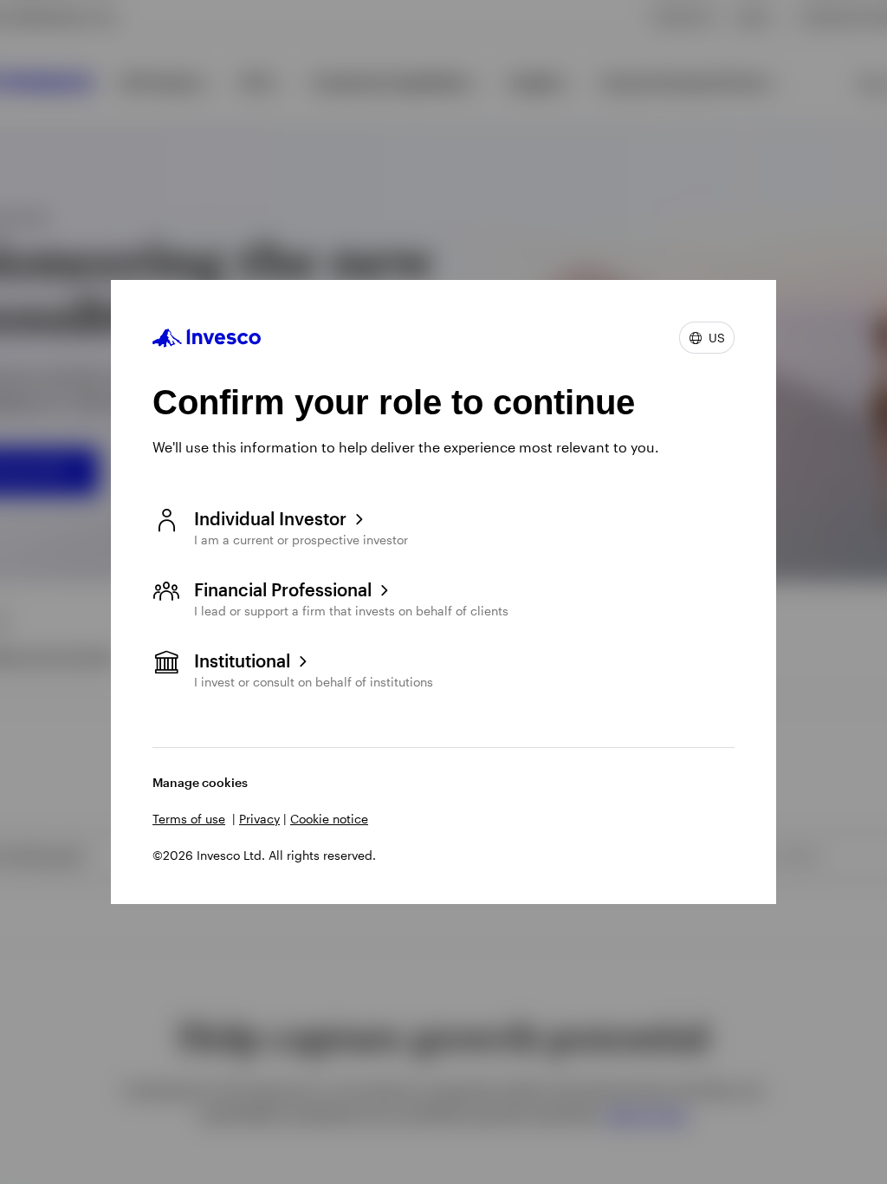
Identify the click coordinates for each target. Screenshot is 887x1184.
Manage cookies (200, 782)
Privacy (259, 818)
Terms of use (188, 818)
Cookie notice (329, 818)
